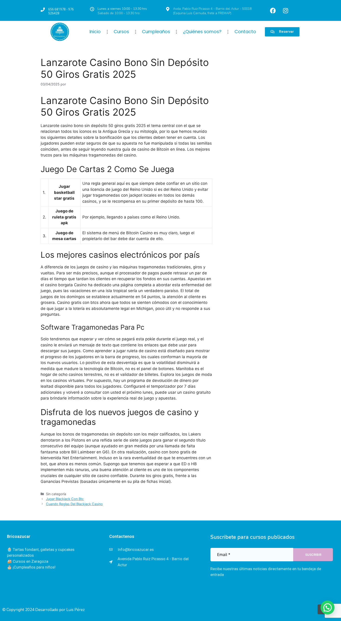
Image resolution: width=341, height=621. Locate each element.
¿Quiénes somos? (202, 32)
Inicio (95, 32)
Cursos (121, 32)
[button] (328, 607)
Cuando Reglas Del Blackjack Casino (74, 504)
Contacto (245, 32)
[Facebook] (273, 10)
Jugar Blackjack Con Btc (65, 499)
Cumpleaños (156, 32)
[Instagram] (285, 10)
